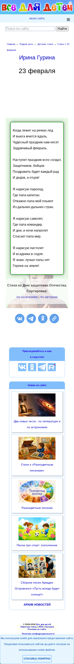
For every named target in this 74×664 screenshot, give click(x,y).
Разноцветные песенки (37, 507)
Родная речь (26, 44)
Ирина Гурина (37, 57)
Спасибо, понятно (37, 658)
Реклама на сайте (37, 629)
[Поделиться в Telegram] (31, 318)
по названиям (27, 297)
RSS (41, 627)
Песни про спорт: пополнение (37, 545)
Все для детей (43, 624)
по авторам (49, 297)
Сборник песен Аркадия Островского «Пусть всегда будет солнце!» (37, 588)
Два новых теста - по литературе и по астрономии (37, 424)
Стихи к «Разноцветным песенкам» (37, 467)
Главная (11, 44)
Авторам (49, 627)
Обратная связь (28, 627)
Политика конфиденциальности (38, 634)
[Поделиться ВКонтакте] (19, 318)
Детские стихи (45, 44)
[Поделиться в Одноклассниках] (42, 318)
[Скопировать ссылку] (54, 318)
